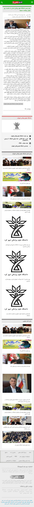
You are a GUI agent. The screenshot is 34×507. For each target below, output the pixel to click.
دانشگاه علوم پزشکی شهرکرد (18, 17)
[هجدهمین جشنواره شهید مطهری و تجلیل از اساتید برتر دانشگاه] (17, 311)
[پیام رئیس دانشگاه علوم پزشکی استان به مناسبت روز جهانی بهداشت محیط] (16, 24)
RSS (16, 456)
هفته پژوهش (26, 493)
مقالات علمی (29, 500)
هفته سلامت (10, 490)
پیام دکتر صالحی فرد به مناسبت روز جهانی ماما (20, 199)
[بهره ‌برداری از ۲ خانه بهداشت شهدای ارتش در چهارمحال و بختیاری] (17, 277)
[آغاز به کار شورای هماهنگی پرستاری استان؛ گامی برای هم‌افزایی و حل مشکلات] (17, 424)
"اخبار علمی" (29, 480)
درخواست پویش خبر (25, 456)
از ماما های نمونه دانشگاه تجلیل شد (22, 445)
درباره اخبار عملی (22, 452)
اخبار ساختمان (13, 502)
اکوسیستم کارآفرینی (25, 504)
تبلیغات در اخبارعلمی (11, 461)
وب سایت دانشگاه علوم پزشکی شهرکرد (19, 136)
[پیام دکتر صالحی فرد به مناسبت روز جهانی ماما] (17, 196)
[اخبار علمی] (17, 2)
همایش (30, 490)
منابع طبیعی (21, 491)
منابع (6, 452)
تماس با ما (12, 452)
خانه (30, 452)
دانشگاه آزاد (15, 491)
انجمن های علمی (12, 500)
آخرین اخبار (9, 456)
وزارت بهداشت (28, 491)
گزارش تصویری (24, 490)
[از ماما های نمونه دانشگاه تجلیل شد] (17, 442)
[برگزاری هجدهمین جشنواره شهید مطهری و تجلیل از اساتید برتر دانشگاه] (17, 166)
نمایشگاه (4, 490)
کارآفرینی (9, 491)
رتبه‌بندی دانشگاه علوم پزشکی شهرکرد (19, 146)
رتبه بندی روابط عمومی (24, 461)
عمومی (27, 15)
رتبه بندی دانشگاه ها (21, 500)
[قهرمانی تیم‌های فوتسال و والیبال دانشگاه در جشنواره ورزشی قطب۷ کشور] (17, 208)
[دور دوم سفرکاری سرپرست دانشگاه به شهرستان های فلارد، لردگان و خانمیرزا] (17, 242)
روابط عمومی (16, 490)
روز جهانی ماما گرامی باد (25, 183)
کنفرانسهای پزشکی (5, 502)
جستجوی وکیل (16, 504)
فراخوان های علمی (26, 502)
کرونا (21, 493)
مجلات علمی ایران (8, 504)
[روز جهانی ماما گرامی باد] (17, 181)
